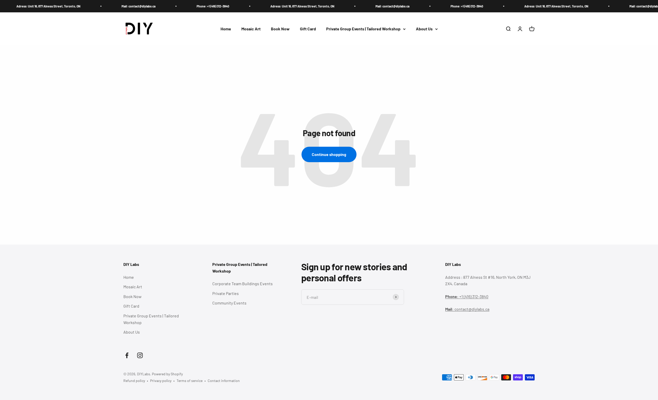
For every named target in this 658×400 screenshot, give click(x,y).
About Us (424, 29)
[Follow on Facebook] (126, 355)
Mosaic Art (251, 29)
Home (226, 29)
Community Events (229, 302)
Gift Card (308, 29)
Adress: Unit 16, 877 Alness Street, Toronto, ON (34, 6)
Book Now (280, 29)
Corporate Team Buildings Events (242, 283)
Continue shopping (329, 154)
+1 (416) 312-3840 (466, 296)
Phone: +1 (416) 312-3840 (198, 6)
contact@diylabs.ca (467, 309)
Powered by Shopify (167, 374)
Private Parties (225, 293)
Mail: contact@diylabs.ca (124, 6)
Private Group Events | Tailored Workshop (363, 29)
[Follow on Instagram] (139, 355)
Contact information (224, 380)
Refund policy (134, 380)
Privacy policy (160, 380)
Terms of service (190, 380)
